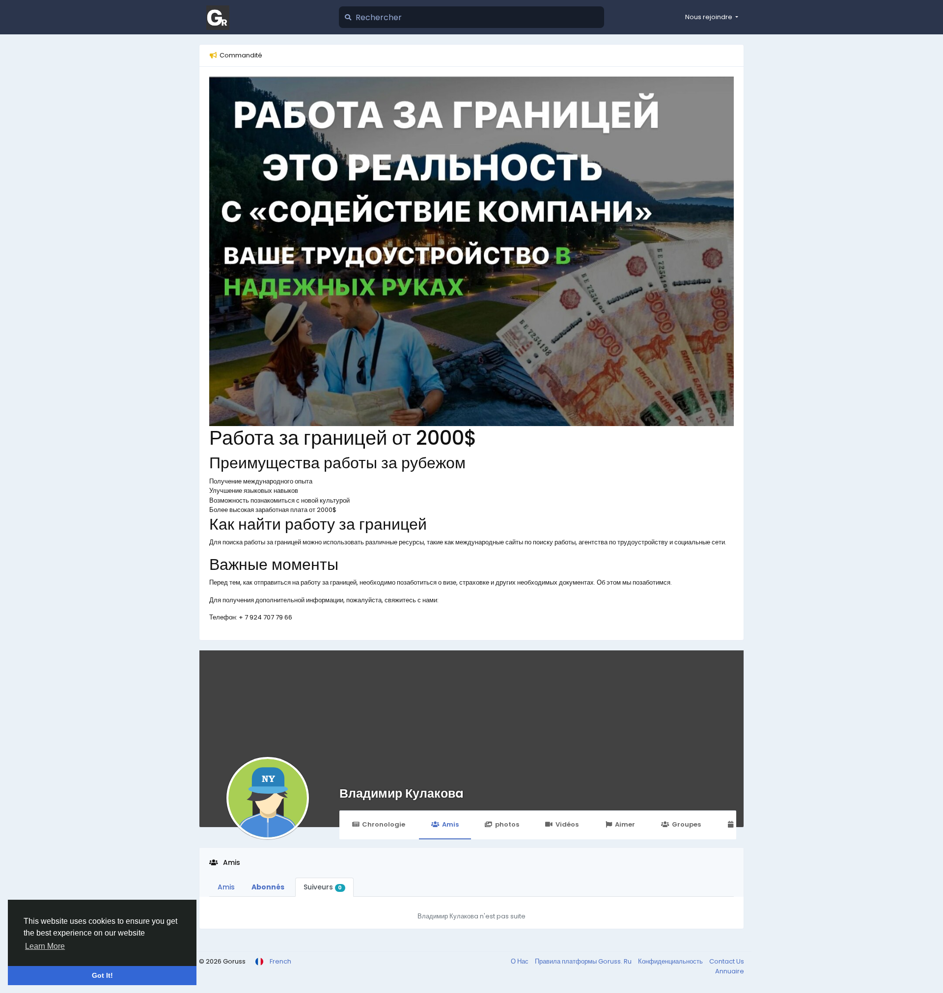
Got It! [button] (102, 975)
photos (507, 824)
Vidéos (567, 824)
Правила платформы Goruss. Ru (584, 961)
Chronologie (383, 824)
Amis (450, 824)
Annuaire (729, 971)
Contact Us (726, 961)
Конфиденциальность (671, 961)
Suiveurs (323, 887)
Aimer (625, 824)
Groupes (686, 824)
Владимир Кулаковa (401, 793)
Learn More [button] (45, 946)
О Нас (520, 961)
